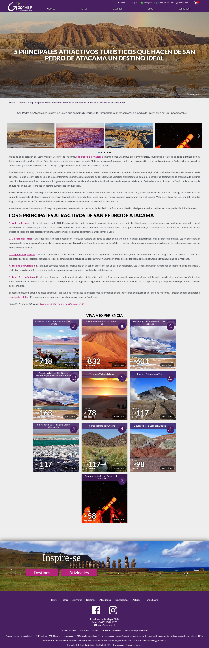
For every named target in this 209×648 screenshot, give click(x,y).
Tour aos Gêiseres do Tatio (150, 374)
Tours (54, 599)
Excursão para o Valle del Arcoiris (150, 425)
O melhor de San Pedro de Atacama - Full (101, 322)
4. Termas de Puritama (22, 265)
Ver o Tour (70, 365)
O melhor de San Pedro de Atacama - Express (150, 322)
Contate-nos (183, 3)
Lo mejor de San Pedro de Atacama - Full (61, 303)
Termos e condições (111, 630)
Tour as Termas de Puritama (101, 425)
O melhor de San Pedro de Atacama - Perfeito (53, 322)
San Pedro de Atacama (89, 156)
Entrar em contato (89, 630)
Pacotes (51, 9)
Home (122, 3)
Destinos (117, 9)
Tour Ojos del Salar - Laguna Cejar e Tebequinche (53, 425)
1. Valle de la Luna (19, 222)
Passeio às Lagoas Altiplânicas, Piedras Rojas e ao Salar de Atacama (53, 374)
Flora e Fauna (151, 599)
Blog (150, 9)
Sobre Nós (184, 9)
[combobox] (133, 3)
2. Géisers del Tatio (20, 238)
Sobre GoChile (69, 630)
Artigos (136, 599)
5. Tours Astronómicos (22, 276)
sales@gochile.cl (106, 624)
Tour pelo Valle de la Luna (101, 374)
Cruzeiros (77, 599)
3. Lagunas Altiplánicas (22, 254)
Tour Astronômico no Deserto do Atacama (101, 477)
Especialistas (122, 599)
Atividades (79, 572)
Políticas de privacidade (136, 630)
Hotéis (84, 9)
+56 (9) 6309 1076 (166, 3)
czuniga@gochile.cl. (19, 297)
